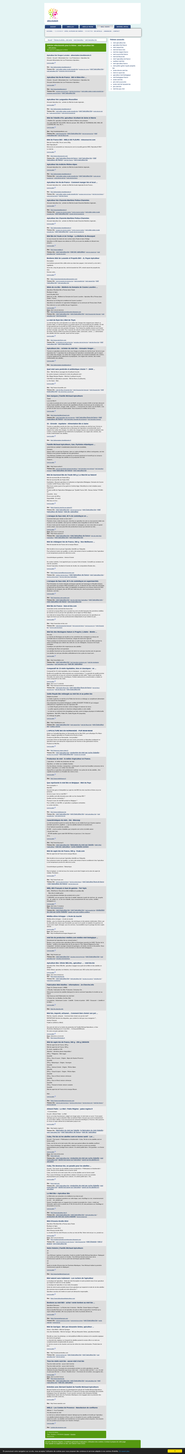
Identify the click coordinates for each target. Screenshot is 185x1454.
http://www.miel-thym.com (58, 340)
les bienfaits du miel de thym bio (64, 342)
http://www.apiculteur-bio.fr (59, 1212)
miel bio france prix (73, 884)
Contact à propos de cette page (115, 1442)
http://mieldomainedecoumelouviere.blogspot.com (66, 312)
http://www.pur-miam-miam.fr (59, 750)
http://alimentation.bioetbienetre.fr (61, 67)
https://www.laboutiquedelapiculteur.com (63, 1298)
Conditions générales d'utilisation (75, 1442)
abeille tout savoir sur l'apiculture (69, 1160)
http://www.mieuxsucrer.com (59, 156)
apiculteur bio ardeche (88, 978)
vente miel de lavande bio (68, 113)
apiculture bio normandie (80, 754)
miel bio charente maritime (78, 212)
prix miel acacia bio (119, 82)
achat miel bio (56, 1322)
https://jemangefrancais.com (59, 1318)
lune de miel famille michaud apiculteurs (66, 468)
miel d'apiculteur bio (74, 133)
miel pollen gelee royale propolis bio (67, 69)
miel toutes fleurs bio (62, 687)
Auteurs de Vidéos (76, 31)
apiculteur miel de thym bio (81, 342)
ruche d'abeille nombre (80, 847)
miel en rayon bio (119, 73)
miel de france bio (119, 50)
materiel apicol (122, 27)
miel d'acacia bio (61, 133)
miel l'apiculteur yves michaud (86, 468)
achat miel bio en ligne (77, 1320)
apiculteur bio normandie (52, 754)
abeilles (70, 27)
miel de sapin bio (51, 1104)
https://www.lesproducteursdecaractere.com (64, 279)
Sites (66, 31)
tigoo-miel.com (55, 1156)
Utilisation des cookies (95, 1442)
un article (98, 31)
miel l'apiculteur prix (61, 537)
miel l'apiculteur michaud (94, 419)
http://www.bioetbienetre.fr (59, 89)
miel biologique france (120, 77)
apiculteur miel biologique (63, 958)
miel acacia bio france (78, 626)
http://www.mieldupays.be (58, 812)
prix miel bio (117, 86)
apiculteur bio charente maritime (63, 212)
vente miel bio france (55, 113)
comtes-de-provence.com (58, 1427)
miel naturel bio (90, 281)
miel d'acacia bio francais (93, 314)
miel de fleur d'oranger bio (64, 390)
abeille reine (87, 27)
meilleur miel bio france (62, 575)
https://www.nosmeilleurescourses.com (62, 572)
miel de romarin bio (91, 252)
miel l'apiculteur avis (61, 664)
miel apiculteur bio (52, 71)
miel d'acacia (91, 1242)
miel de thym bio (94, 342)
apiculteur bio (97, 979)
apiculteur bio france (120, 45)
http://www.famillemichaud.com (60, 415)
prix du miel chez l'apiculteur (68, 577)
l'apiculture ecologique (53, 980)
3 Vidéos (57, 50)
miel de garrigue (60, 1357)
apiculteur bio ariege (61, 254)
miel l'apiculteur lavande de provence (75, 419)
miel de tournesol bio (87, 133)
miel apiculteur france (120, 63)
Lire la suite (50, 63)
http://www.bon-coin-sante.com (60, 597)
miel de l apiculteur (77, 252)
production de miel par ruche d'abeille (84, 753)
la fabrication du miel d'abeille (91, 1130)
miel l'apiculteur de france (62, 470)
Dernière (73, 1434)
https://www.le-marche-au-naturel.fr (61, 507)
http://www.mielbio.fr (57, 249)
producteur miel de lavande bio (67, 71)
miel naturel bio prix (60, 816)
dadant (53, 27)
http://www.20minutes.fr (58, 1038)
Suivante (66, 1434)
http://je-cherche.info (57, 1009)
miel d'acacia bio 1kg (90, 625)
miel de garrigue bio (61, 1355)
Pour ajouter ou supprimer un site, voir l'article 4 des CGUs (65, 1443)
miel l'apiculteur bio (96, 69)
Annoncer (107, 31)
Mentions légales (57, 1442)
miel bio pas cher (119, 89)
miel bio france (68, 160)
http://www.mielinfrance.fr (58, 778)
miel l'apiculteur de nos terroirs (65, 417)
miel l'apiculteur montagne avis (78, 662)
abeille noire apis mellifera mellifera (79, 912)
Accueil (50, 31)
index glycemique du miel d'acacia (65, 1242)
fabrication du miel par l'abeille (82, 845)
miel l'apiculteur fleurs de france (67, 158)
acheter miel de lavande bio (76, 214)
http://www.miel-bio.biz (57, 976)
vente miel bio (118, 79)
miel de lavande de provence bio (64, 281)
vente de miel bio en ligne (63, 1320)
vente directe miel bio (59, 178)
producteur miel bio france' (54, 93)
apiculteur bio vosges (84, 69)
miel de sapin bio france (56, 627)
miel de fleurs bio (63, 135)
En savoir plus (124, 1451)
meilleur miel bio (55, 726)
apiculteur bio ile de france (62, 91)
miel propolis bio (79, 281)
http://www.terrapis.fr (57, 908)
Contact (116, 31)
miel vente (105, 27)
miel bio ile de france (74, 91)
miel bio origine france (52, 577)
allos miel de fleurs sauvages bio (66, 391)
